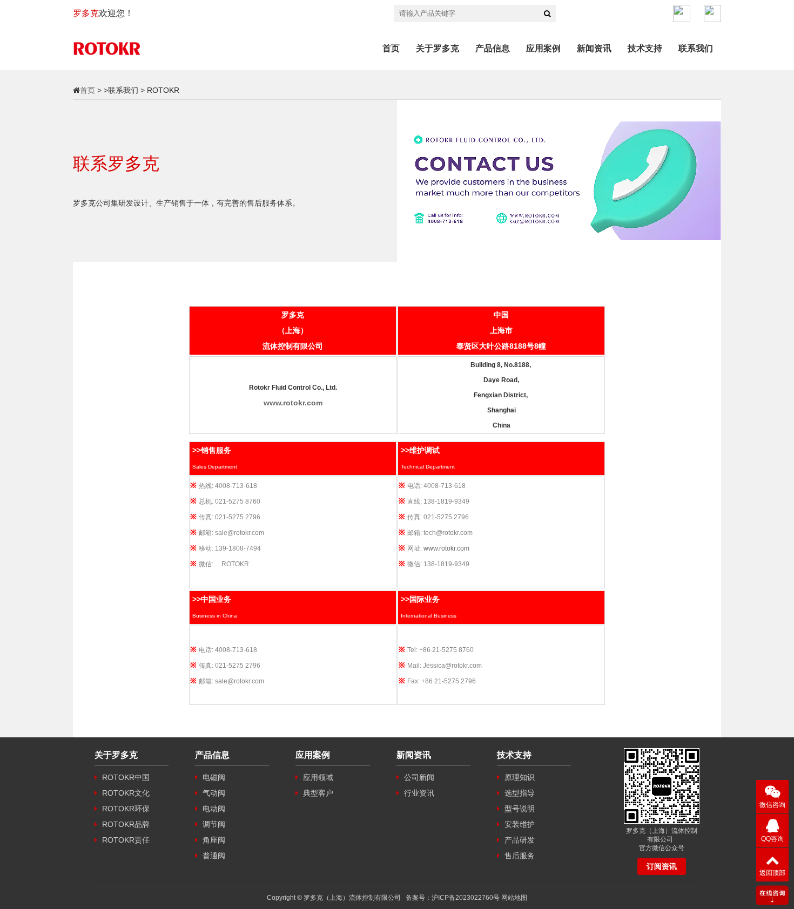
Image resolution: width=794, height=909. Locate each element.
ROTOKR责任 (125, 840)
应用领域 (317, 777)
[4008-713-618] (681, 13)
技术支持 (645, 48)
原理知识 (518, 777)
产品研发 (518, 840)
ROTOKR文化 (125, 793)
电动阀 (212, 808)
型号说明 (518, 808)
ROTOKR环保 (125, 808)
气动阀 (212, 793)
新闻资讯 (594, 48)
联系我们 (695, 48)
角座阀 (212, 840)
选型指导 (518, 793)
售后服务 (518, 855)
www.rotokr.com (446, 548)
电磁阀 (212, 777)
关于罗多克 (437, 48)
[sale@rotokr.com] (712, 13)
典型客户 (317, 793)
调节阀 (212, 824)
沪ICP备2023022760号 (466, 897)
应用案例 (543, 48)
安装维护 (518, 824)
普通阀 (212, 855)
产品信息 (492, 48)
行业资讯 (418, 793)
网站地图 (514, 897)
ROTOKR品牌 (125, 824)
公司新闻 (418, 777)
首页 (391, 48)
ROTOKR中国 (125, 777)
